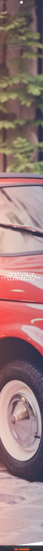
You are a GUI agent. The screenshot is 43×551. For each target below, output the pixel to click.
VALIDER (16, 549)
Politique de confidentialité (24, 549)
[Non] (41, 548)
